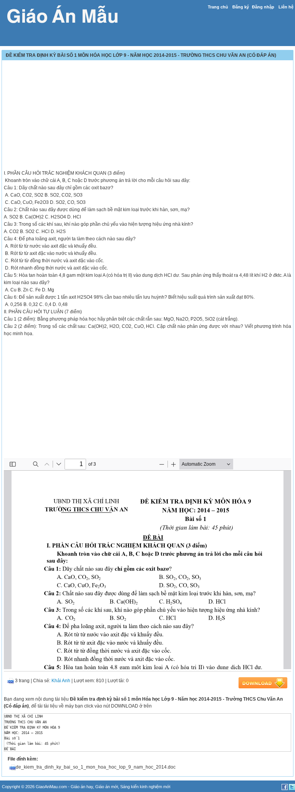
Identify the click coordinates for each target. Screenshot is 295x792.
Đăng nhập (263, 7)
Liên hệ (285, 7)
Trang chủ (218, 7)
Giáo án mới (106, 786)
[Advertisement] (147, 116)
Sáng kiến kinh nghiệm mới (145, 786)
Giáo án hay (82, 786)
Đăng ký (240, 7)
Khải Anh (60, 680)
